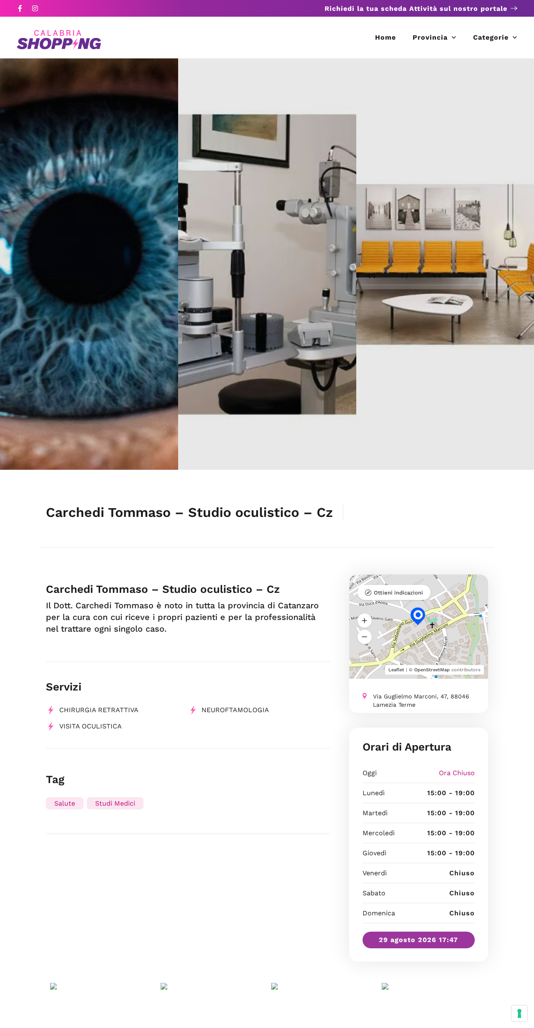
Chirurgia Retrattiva (99, 710)
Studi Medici (115, 803)
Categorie (491, 37)
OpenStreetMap (432, 670)
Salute (64, 803)
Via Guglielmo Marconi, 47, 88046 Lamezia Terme (421, 700)
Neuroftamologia (235, 710)
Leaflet (396, 670)
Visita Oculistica (90, 726)
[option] (89, 264)
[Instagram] (35, 8)
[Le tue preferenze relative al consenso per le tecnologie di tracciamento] (519, 1013)
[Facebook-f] (20, 8)
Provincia (430, 37)
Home (385, 37)
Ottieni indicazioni (398, 593)
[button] (365, 620)
